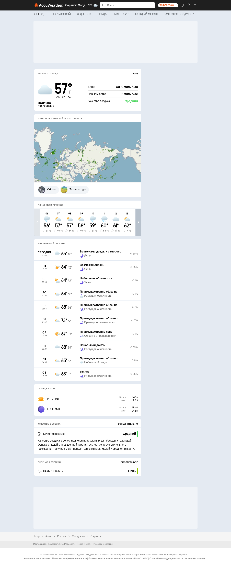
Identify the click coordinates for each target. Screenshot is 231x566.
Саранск (95, 536)
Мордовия (78, 536)
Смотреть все (129, 462)
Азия (48, 536)
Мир (37, 536)
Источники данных (195, 558)
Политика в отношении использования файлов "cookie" (118, 558)
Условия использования (37, 558)
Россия (61, 536)
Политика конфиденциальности (69, 558)
